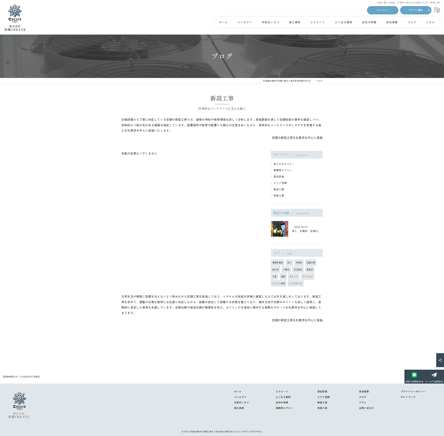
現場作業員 (277, 262)
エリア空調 (280, 183)
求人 (289, 262)
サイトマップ (408, 397)
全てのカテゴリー (284, 164)
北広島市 (298, 269)
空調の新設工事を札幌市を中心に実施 (297, 137)
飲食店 (310, 269)
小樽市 (286, 269)
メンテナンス (295, 283)
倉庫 (283, 276)
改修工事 (279, 195)
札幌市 (299, 262)
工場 (274, 276)
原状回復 (279, 176)
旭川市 (275, 269)
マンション (307, 276)
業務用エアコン (283, 170)
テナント (293, 276)
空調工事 (311, 262)
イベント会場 (278, 283)
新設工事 (279, 189)
